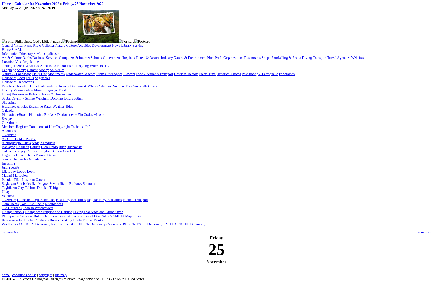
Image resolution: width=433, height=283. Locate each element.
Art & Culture (12, 58)
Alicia (26, 143)
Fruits (30, 78)
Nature (60, 45)
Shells (39, 204)
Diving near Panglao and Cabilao (48, 212)
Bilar (62, 147)
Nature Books (93, 220)
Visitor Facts (23, 45)
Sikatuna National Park (115, 86)
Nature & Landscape (16, 74)
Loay (12, 171)
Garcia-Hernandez (15, 159)
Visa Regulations (27, 62)
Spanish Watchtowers (38, 208)
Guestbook (9, 123)
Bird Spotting (73, 98)
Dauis (30, 155)
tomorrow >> (423, 232)
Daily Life (39, 74)
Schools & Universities (55, 94)
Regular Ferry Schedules (104, 200)
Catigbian (45, 151)
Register (22, 127)
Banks (27, 58)
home (6, 275)
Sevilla (54, 184)
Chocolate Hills (26, 86)
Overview (9, 135)
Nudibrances (54, 204)
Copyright (62, 127)
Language (9, 70)
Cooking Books (71, 220)
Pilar (17, 179)
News (116, 45)
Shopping (9, 102)
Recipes (7, 119)
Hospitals (128, 58)
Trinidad (42, 188)
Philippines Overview (17, 216)
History (7, 90)
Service (138, 45)
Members (8, 127)
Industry (167, 58)
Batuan (35, 147)
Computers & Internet (74, 58)
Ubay (6, 192)
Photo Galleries (44, 45)
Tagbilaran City (13, 188)
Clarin (57, 151)
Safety (21, 70)
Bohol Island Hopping (73, 66)
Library (126, 45)
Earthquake (270, 74)
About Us (9, 131)
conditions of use (24, 275)
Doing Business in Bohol (20, 94)
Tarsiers (63, 86)
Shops (266, 58)
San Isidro (24, 184)
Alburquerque (12, 143)
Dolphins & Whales (84, 86)
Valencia (8, 196)
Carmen (32, 151)
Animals (153, 74)
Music (38, 90)
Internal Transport (135, 200)
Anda (35, 143)
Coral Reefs (10, 204)
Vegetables (42, 78)
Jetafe (15, 167)
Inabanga (8, 163)
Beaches (89, 74)
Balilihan (22, 147)
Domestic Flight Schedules (36, 200)
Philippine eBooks (15, 114)
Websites (357, 58)
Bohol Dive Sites (96, 216)
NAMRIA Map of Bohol (127, 216)
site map (61, 275)
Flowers (129, 74)
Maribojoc (20, 175)
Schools (96, 58)
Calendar (8, 110)
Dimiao (41, 155)
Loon (31, 171)
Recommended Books (17, 220)
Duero (51, 155)
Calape (7, 151)
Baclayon (8, 147)
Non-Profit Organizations (225, 58)
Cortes (78, 151)
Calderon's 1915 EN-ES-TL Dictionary (134, 224)
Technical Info (81, 127)
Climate (32, 70)
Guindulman (38, 159)
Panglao (7, 179)
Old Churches (12, 208)
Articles (22, 106)
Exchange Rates (40, 106)
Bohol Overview (46, 216)
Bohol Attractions (70, 216)
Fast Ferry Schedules (71, 200)
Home (6, 4)
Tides (69, 106)
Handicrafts (25, 82)
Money (44, 70)
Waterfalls (140, 86)
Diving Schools (13, 212)
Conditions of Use (42, 127)
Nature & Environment (190, 58)
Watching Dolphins (49, 98)
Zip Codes (85, 114)
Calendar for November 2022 (36, 4)
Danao (20, 155)
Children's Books (46, 220)
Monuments (56, 74)
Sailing (30, 98)
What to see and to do (40, 66)
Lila (4, 171)
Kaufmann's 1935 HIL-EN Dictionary (78, 224)
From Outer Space (109, 74)
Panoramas (287, 74)
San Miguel (40, 184)
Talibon (30, 188)
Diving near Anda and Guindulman (98, 212)
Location (8, 62)
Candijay (19, 151)
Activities (84, 45)
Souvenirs (57, 70)
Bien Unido (49, 147)
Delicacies (9, 78)
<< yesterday (10, 232)
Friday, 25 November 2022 (83, 4)
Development (101, 45)
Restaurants (252, 58)
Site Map (18, 49)
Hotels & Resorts (148, 58)
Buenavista (74, 147)
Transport (319, 58)
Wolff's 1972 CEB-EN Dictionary (26, 224)
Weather (58, 106)
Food (21, 78)
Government (112, 58)
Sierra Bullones (71, 184)
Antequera (47, 143)
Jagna (6, 167)
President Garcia (33, 179)
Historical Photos (228, 74)
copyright (45, 275)
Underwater (74, 74)
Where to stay (99, 66)
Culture (71, 45)
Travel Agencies (338, 58)
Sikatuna (89, 184)
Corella (68, 151)
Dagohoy (8, 155)
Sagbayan (9, 184)
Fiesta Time (207, 74)
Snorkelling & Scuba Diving (291, 58)
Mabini (7, 175)
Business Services (45, 58)
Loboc (21, 171)
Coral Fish (27, 204)
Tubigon (55, 188)
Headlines (9, 106)
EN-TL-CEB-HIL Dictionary (184, 224)
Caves (152, 86)
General (7, 45)
